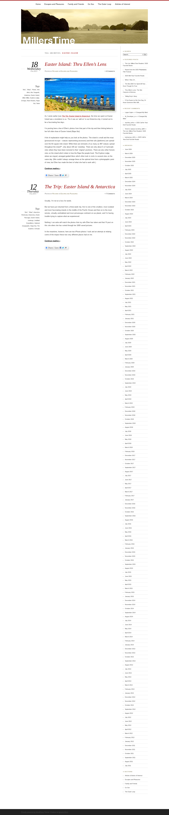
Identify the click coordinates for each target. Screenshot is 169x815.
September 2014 (130, 612)
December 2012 (130, 697)
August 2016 (129, 520)
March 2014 (129, 636)
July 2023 (128, 218)
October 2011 (129, 753)
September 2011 (130, 757)
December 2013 (130, 649)
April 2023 (128, 226)
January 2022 (129, 278)
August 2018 (129, 427)
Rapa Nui (33, 226)
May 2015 (128, 580)
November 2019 (130, 375)
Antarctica (31, 215)
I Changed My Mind (141, 112)
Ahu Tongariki (34, 92)
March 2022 (129, 270)
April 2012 (128, 729)
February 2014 (129, 641)
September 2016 (130, 516)
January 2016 (129, 548)
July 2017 (128, 475)
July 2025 (128, 169)
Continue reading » (52, 168)
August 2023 (129, 214)
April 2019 (128, 399)
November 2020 (130, 326)
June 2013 (128, 673)
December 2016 (130, 504)
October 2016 (129, 512)
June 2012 (128, 721)
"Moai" (29, 89)
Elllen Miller (25, 98)
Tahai (38, 103)
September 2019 (130, 383)
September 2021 (130, 294)
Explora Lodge (34, 98)
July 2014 (128, 620)
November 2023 (130, 206)
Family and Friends (76, 4)
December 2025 (130, 157)
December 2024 (130, 181)
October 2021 (129, 290)
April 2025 (128, 173)
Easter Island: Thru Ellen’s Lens (75, 64)
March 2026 (129, 153)
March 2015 (129, 588)
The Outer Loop (104, 4)
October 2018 (129, 419)
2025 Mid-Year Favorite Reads (134, 76)
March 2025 (129, 177)
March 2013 (129, 685)
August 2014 (129, 616)
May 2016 (128, 532)
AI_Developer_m (130, 116)
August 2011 (129, 761)
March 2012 (129, 733)
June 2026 (128, 149)
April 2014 (128, 632)
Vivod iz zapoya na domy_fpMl (134, 129)
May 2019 (128, 395)
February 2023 (129, 230)
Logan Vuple (129, 112)
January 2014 (129, 645)
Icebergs (31, 220)
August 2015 (129, 568)
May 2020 (128, 350)
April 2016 (128, 536)
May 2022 (128, 262)
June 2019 (128, 391)
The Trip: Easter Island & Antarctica (75, 116)
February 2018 (129, 451)
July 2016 (128, 524)
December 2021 (130, 282)
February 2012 (129, 737)
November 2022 (130, 238)
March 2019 (129, 403)
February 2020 (129, 363)
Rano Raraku (31, 100)
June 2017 (128, 479)
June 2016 (128, 528)
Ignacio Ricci (63, 812)
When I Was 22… (130, 80)
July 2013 (128, 669)
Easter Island (35, 95)
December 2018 (130, 411)
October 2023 (129, 210)
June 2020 (128, 347)
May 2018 (128, 439)
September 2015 (130, 564)
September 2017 (130, 467)
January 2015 (129, 596)
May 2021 (128, 306)
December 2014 (130, 600)
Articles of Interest (122, 4)
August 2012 (129, 713)
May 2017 (128, 483)
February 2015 (129, 592)
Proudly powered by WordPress (32, 812)
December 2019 (130, 371)
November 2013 (130, 653)
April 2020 (128, 355)
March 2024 (129, 197)
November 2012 (130, 701)
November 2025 (130, 161)
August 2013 (129, 665)
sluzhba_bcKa (129, 122)
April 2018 (128, 443)
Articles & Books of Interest (133, 775)
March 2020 (129, 359)
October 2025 (129, 165)
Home (38, 4)
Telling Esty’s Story (131, 96)
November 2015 (130, 556)
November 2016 (130, 508)
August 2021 (129, 298)
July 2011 (128, 765)
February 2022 (129, 274)
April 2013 (128, 681)
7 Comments (110, 194)
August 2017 (129, 471)
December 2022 (130, 234)
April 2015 (128, 584)
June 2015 (128, 576)
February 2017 (129, 495)
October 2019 (129, 379)
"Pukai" (34, 89)
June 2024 (128, 193)
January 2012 (129, 741)
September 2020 (130, 334)
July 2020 (128, 342)
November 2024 (130, 185)
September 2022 (130, 246)
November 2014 (130, 604)
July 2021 (128, 302)
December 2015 (130, 552)
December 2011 (130, 745)
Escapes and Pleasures (54, 4)
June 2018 (128, 435)
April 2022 (128, 266)
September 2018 (130, 423)
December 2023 (130, 202)
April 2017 (128, 488)
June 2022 (128, 258)
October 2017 (129, 463)
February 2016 (129, 544)
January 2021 (129, 318)
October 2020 (129, 330)
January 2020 (129, 367)
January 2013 (129, 693)
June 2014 (128, 624)
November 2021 (130, 286)
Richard (55, 71)
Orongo (23, 100)
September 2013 (130, 661)
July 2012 (128, 717)
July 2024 (128, 189)
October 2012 (129, 705)
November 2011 (130, 749)
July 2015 (128, 572)
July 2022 (128, 254)
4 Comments (110, 71)
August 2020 (129, 338)
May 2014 (128, 628)
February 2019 (129, 407)
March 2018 (129, 447)
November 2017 (130, 459)
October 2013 (129, 657)
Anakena (27, 95)
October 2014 (129, 608)
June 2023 (128, 222)
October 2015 (129, 560)
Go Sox (91, 4)
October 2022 (129, 242)
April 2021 (128, 310)
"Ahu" (24, 89)
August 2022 (129, 250)
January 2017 (129, 500)
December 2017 (130, 455)
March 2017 (129, 491)
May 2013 (128, 677)
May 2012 (128, 725)
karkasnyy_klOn (130, 137)
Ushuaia (37, 228)
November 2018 (130, 415)
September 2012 (130, 709)
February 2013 (129, 689)
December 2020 (130, 322)
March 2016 (129, 540)
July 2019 (128, 387)
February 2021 (129, 314)
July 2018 (128, 431)
